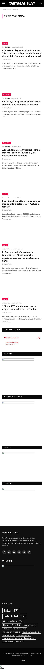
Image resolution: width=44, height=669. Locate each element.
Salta (5, 43)
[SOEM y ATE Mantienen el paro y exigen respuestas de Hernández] (22, 289)
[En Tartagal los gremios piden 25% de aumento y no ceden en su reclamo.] (22, 85)
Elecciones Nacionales (31, 632)
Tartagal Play (29, 625)
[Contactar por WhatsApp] (22, 667)
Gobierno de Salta (23, 635)
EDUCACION (30, 638)
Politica (7, 629)
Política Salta (8, 641)
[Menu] (3, 3)
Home (4, 9)
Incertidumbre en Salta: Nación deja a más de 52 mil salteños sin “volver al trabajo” (21, 204)
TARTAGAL (14, 616)
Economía (19, 641)
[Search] (41, 3)
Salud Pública (20, 629)
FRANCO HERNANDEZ (12, 632)
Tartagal (6, 94)
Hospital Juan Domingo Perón (13, 638)
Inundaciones (8, 635)
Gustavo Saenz (13, 621)
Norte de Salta (11, 625)
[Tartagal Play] (22, 3)
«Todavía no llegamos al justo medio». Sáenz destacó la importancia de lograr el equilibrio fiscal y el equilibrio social (22, 53)
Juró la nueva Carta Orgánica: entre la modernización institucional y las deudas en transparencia (21, 153)
